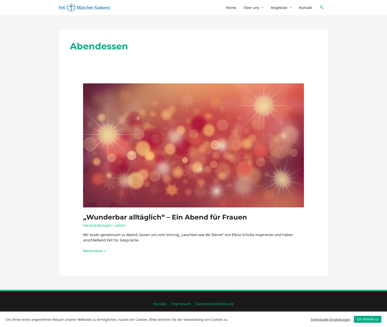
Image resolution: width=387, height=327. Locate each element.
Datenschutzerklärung (214, 303)
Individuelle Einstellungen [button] (330, 319)
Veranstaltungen (97, 225)
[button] (322, 7)
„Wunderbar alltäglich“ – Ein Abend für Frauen (165, 217)
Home (231, 7)
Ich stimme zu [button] (367, 319)
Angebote (279, 7)
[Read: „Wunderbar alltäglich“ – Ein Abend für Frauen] (193, 144)
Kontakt (305, 7)
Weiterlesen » (94, 251)
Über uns (251, 7)
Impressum (181, 303)
